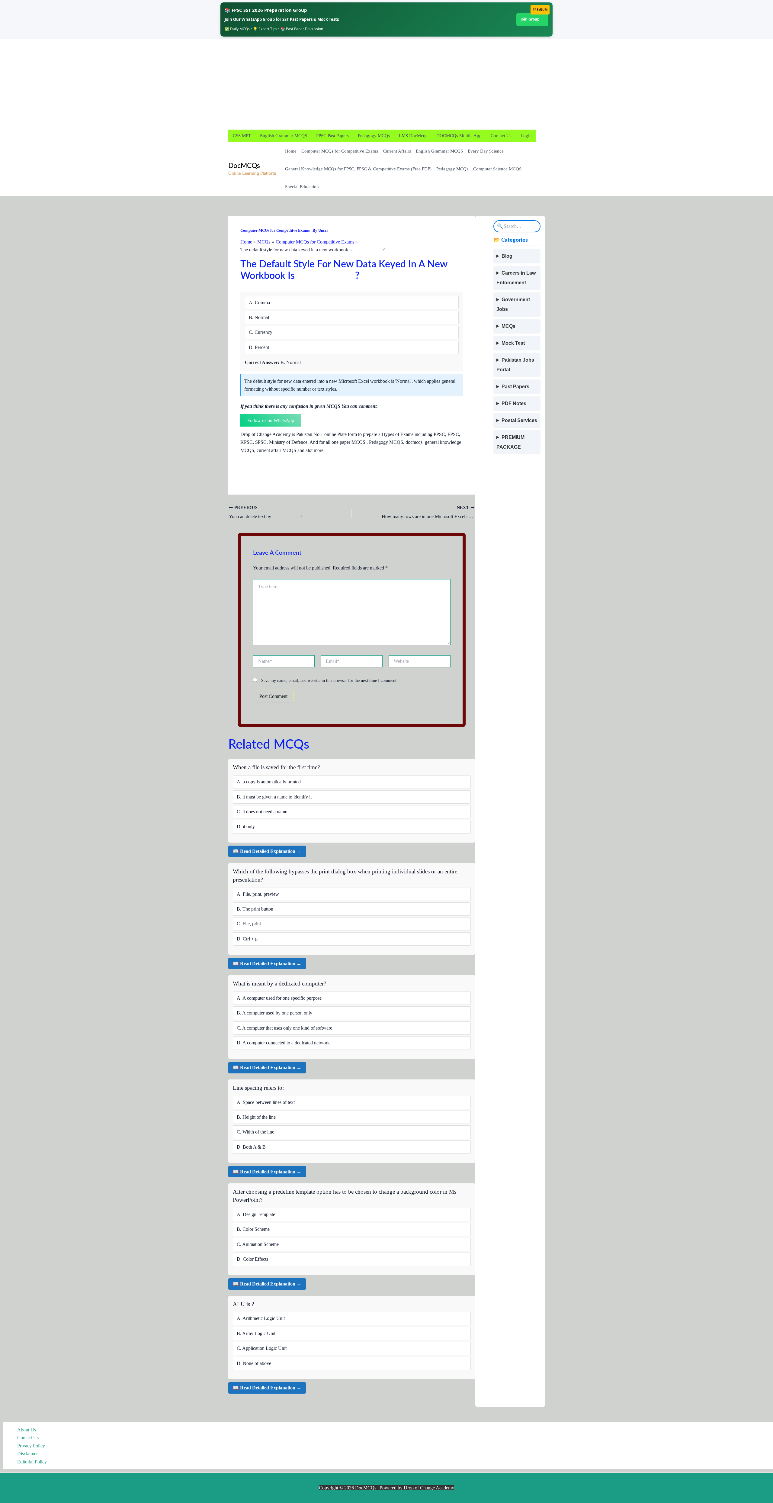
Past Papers (515, 386)
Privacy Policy (31, 1445)
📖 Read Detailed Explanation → (267, 851)
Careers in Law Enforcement (516, 277)
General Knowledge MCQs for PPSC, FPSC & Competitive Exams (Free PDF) (358, 168)
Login (526, 135)
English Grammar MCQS (283, 135)
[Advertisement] (382, 84)
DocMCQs (244, 165)
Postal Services (519, 420)
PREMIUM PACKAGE (510, 442)
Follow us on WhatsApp (270, 420)
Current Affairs (397, 151)
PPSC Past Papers (332, 135)
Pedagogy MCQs (374, 135)
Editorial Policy (32, 1461)
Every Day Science (486, 151)
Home (291, 151)
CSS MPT (242, 135)
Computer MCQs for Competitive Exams (339, 151)
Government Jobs (513, 304)
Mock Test (513, 343)
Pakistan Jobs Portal (515, 364)
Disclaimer (27, 1453)
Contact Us (501, 135)
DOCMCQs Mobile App (459, 135)
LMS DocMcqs (413, 135)
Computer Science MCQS (497, 168)
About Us (26, 1429)
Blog (507, 256)
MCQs (508, 326)
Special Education (302, 186)
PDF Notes (514, 403)
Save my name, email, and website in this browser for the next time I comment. (329, 680)
